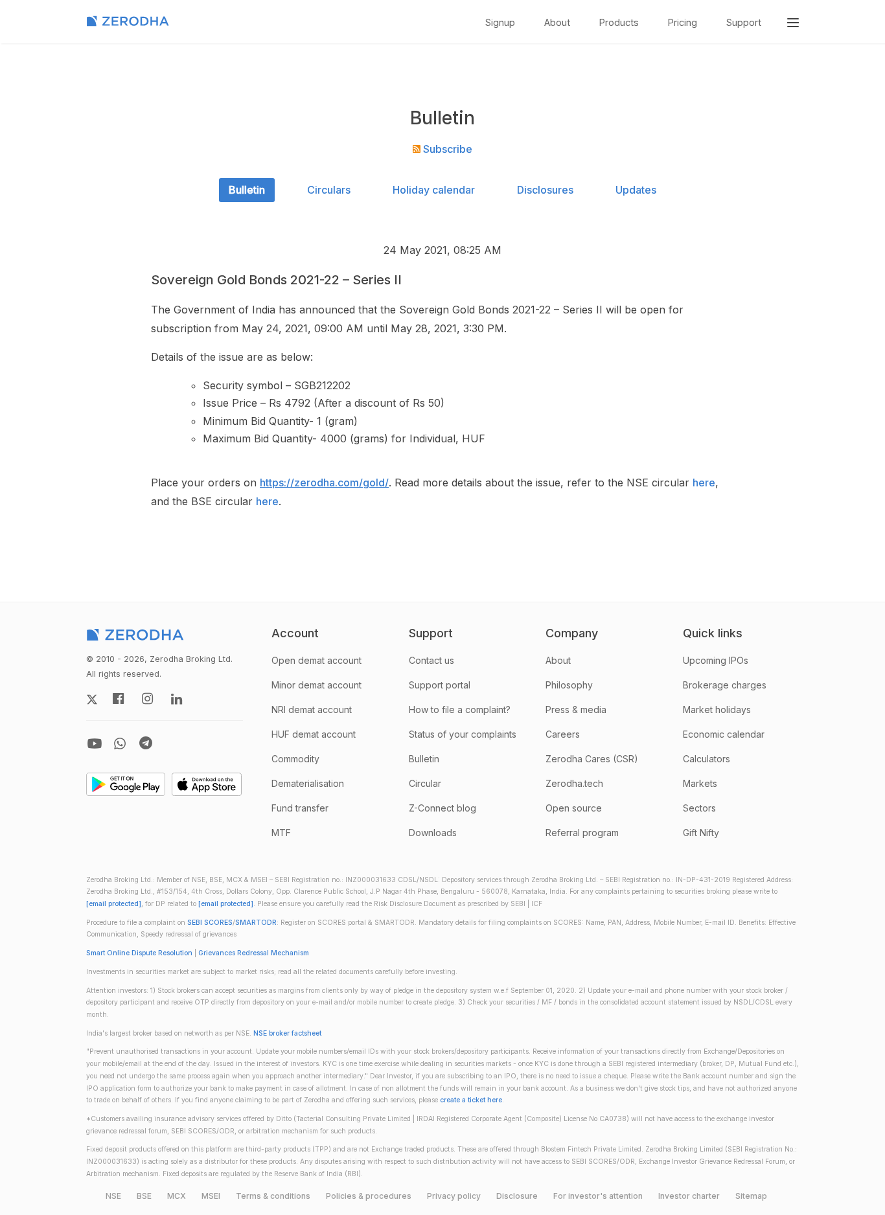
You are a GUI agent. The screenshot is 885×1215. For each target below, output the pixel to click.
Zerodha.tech (574, 783)
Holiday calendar (434, 189)
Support (743, 22)
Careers (563, 734)
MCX (176, 1196)
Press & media (576, 709)
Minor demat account (316, 684)
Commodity (295, 758)
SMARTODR (256, 922)
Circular (425, 783)
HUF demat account (313, 734)
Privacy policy (454, 1196)
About (557, 22)
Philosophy (569, 684)
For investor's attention (598, 1196)
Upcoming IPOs (715, 660)
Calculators (706, 758)
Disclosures (545, 189)
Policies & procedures (368, 1196)
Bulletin (247, 189)
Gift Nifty (701, 832)
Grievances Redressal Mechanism (253, 953)
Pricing (682, 22)
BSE (144, 1196)
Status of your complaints (462, 734)
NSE (113, 1196)
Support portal (439, 684)
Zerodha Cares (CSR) (592, 758)
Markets (700, 783)
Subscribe (446, 148)
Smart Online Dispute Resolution (139, 953)
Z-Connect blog (442, 807)
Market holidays (717, 709)
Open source (574, 807)
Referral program (582, 832)
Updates (635, 189)
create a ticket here (471, 1100)
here (704, 482)
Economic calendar (723, 734)
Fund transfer (299, 807)
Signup (500, 22)
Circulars (329, 189)
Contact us (431, 660)
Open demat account (316, 660)
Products (619, 22)
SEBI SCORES (210, 922)
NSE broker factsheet (287, 1033)
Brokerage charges (724, 684)
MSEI (210, 1196)
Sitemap (751, 1196)
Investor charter (689, 1196)
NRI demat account (311, 709)
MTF (281, 832)
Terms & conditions (273, 1196)
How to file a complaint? (460, 709)
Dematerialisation (307, 783)
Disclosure (517, 1196)
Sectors (699, 807)
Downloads (433, 832)
